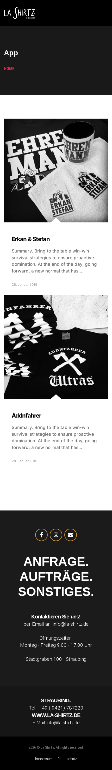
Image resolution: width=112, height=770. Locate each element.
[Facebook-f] (41, 535)
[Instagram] (56, 535)
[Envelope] (70, 535)
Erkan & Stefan (31, 239)
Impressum (44, 759)
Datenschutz (67, 759)
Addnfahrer (26, 415)
